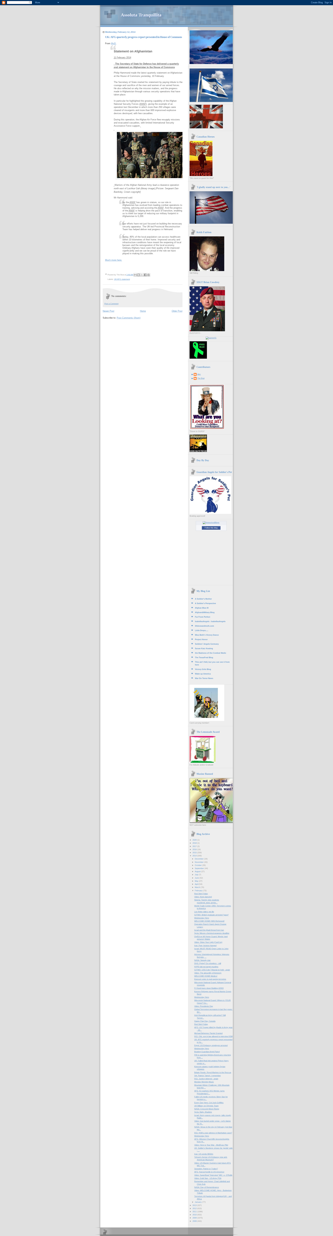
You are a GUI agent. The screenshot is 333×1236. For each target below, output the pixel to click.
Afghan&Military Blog (205, 612)
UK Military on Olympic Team (206, 1106)
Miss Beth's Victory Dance (207, 635)
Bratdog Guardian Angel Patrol (207, 1052)
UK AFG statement (122, 279)
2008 (195, 1221)
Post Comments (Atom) (128, 318)
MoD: (113, 43)
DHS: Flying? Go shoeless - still (207, 963)
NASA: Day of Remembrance (206, 1187)
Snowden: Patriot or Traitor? (206, 1169)
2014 (195, 856)
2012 (195, 1208)
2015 (195, 853)
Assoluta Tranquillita (141, 15)
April (197, 884)
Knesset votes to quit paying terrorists (210, 979)
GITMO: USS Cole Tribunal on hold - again (212, 970)
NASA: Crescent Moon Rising (206, 1109)
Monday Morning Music (204, 1082)
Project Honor (201, 639)
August (198, 871)
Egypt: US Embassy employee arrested (211, 1045)
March (198, 887)
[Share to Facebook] (145, 275)
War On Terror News (204, 678)
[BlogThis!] (138, 275)
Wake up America (203, 674)
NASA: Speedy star (202, 960)
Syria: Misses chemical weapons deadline (211, 933)
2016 (195, 849)
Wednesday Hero (201, 918)
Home (143, 311)
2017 (195, 846)
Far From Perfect (202, 617)
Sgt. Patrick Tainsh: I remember (207, 1076)
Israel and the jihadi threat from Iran (209, 930)
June (197, 878)
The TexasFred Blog (204, 657)
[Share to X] (142, 275)
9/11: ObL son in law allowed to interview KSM (213, 1036)
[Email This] (135, 275)
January (198, 1202)
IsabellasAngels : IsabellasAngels (210, 621)
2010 (195, 1215)
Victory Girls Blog (203, 669)
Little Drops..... (201, 630)
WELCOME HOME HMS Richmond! (209, 921)
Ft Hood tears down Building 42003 (209, 988)
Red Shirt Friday (201, 894)
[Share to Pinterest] (148, 275)
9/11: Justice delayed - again (206, 1079)
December (199, 859)
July (197, 875)
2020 (195, 840)
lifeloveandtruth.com (204, 626)
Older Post (177, 311)
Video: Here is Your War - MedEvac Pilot (211, 1145)
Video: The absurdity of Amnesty (207, 973)
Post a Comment (111, 304)
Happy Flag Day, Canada (204, 1021)
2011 (195, 1212)
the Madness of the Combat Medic (210, 653)
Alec (199, 374)
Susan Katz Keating (204, 648)
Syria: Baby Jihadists (203, 1112)
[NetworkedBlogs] (211, 522)
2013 (195, 1205)
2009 (195, 1218)
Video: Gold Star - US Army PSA (207, 1178)
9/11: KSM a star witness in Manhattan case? (213, 1133)
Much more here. (113, 260)
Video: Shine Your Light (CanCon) (208, 942)
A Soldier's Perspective (205, 603)
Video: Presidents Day (203, 1006)
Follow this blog (211, 528)
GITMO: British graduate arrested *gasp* (211, 915)
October (198, 865)
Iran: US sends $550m (203, 1154)
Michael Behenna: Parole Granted (208, 1033)
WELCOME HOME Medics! (205, 976)
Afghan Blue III (201, 608)
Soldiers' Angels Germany (207, 644)
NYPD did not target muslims (206, 967)
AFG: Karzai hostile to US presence (209, 1172)
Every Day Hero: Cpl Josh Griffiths (209, 1103)
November (199, 862)
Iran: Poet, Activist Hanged (205, 945)
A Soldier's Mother (203, 599)
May (197, 881)
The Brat (200, 378)
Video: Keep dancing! (203, 897)
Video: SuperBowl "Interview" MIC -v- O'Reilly (213, 1175)
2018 (195, 843)
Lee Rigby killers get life (204, 912)
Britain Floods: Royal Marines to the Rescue (212, 1072)
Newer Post (108, 311)
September (199, 868)
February (199, 890)
